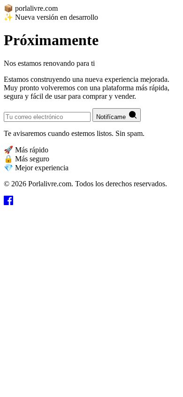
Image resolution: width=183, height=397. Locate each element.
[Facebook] (8, 202)
